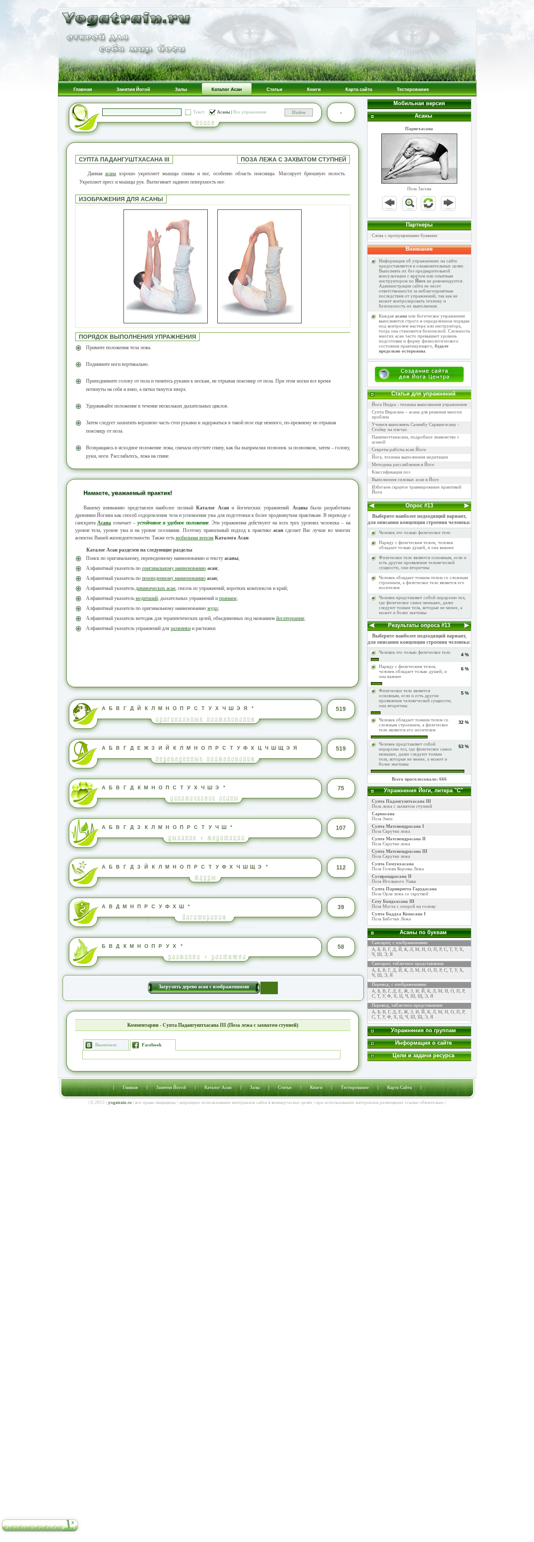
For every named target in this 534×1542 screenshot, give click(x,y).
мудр (212, 608)
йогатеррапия (290, 618)
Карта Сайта (399, 1087)
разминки (181, 628)
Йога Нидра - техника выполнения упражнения (419, 404)
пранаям (228, 598)
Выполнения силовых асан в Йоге (405, 479)
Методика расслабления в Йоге (403, 464)
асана (110, 173)
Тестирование (355, 1087)
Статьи (285, 1087)
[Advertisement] (212, 658)
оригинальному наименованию (174, 568)
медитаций (147, 598)
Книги (316, 1087)
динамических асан (155, 588)
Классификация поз (391, 471)
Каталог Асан (218, 1087)
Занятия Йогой (171, 1087)
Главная (130, 1087)
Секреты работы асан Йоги (399, 449)
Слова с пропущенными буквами (404, 235)
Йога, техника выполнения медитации (410, 456)
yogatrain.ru (120, 1102)
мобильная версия (195, 538)
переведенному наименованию (174, 578)
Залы (254, 1087)
